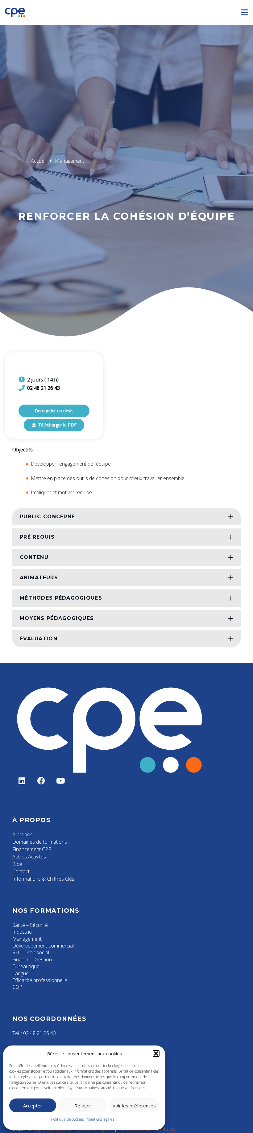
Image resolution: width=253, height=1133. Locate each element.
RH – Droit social (30, 952)
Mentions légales (100, 1119)
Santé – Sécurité (30, 925)
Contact (21, 871)
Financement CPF (31, 849)
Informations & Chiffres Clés (43, 878)
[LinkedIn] (22, 781)
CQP (17, 987)
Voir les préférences (134, 1105)
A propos (22, 834)
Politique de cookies (67, 1119)
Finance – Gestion (32, 959)
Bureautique (25, 966)
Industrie (22, 931)
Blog (17, 864)
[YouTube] (60, 781)
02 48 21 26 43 (43, 388)
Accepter (32, 1105)
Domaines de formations (39, 841)
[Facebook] (41, 781)
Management (27, 938)
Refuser (82, 1105)
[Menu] (244, 12)
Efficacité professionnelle (39, 980)
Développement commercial (43, 945)
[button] (156, 1053)
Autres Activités (29, 856)
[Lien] (15, 12)
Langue (20, 973)
